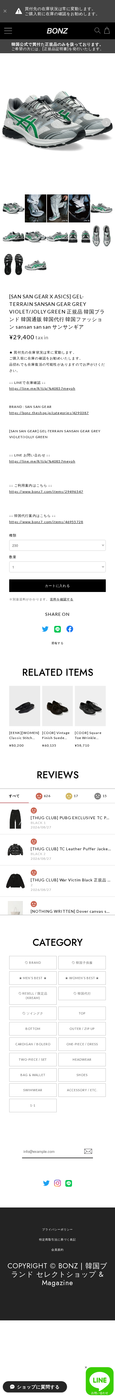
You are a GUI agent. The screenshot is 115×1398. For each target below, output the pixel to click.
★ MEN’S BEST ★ (33, 978)
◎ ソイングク (32, 1013)
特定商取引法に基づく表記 (57, 1239)
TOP (82, 1013)
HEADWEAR (82, 1059)
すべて (14, 796)
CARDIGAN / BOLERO (33, 1044)
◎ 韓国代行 (82, 993)
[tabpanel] (57, 122)
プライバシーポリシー (57, 1229)
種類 (12, 535)
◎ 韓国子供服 (82, 962)
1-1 (32, 1105)
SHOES (82, 1075)
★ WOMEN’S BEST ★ (82, 978)
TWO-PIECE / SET (33, 1059)
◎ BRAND (33, 962)
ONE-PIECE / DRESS (82, 1044)
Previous (8, 122)
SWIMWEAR (32, 1090)
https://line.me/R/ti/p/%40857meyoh (42, 388)
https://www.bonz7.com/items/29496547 (46, 491)
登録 (88, 1151)
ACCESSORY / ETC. (82, 1090)
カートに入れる (57, 585)
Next (106, 122)
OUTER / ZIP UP (82, 1028)
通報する (57, 643)
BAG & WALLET (32, 1075)
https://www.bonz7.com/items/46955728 (46, 522)
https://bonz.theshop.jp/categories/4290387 (49, 413)
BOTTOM (32, 1028)
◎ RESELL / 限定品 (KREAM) (32, 995)
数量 (12, 557)
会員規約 (57, 1249)
